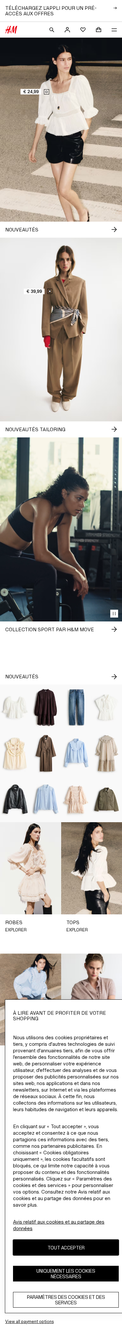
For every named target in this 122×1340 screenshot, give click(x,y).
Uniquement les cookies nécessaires (65, 1273)
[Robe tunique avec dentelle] (46, 708)
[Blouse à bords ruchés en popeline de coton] (76, 753)
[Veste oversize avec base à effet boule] (15, 799)
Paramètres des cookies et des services (66, 1299)
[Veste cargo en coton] (106, 799)
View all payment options (29, 1321)
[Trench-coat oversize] (46, 753)
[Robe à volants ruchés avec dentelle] (76, 799)
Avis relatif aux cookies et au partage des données (58, 1225)
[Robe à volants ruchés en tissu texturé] (106, 753)
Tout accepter (66, 1247)
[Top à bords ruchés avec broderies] (15, 753)
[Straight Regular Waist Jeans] (76, 708)
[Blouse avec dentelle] (46, 799)
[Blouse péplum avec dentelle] (15, 708)
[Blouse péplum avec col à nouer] (106, 708)
